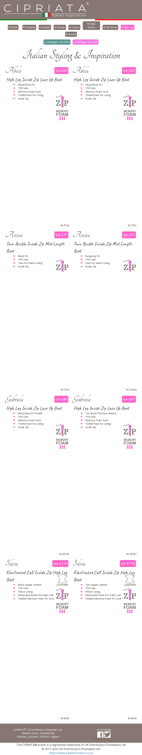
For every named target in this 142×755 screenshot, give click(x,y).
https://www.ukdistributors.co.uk (71, 753)
